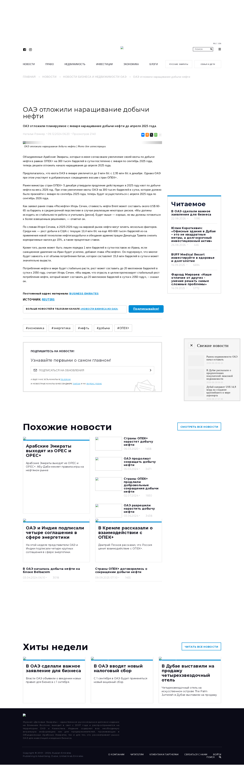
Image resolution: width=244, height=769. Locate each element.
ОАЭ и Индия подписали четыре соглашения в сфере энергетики (55, 532)
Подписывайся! (146, 309)
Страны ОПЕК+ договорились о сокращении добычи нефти (121, 570)
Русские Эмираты (178, 64)
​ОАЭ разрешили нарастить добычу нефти (139, 509)
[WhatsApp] (155, 135)
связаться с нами (195, 754)
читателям (137, 754)
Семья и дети (208, 64)
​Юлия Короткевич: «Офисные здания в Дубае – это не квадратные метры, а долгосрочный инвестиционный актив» (193, 234)
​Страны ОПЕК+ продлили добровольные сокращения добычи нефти (141, 485)
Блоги (154, 64)
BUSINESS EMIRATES (84, 293)
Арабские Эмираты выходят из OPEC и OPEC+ (48, 451)
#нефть (83, 328)
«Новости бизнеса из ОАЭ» (99, 308)
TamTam (76, 384)
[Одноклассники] (147, 135)
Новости (29, 64)
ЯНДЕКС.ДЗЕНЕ (94, 384)
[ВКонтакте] (142, 135)
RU (214, 43)
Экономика (131, 64)
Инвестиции (104, 64)
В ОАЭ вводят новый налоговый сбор (118, 668)
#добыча (103, 328)
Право (49, 64)
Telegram (65, 379)
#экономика (35, 328)
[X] (151, 135)
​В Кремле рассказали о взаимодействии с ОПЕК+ (125, 532)
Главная (29, 76)
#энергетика (60, 328)
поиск (210, 757)
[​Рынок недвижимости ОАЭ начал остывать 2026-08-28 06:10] (196, 365)
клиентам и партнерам (164, 754)
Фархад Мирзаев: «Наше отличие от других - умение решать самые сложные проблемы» (191, 279)
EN (219, 43)
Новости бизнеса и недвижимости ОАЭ (94, 76)
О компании (116, 754)
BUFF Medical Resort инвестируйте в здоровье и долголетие (193, 258)
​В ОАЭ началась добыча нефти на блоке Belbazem (51, 570)
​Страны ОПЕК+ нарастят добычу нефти (138, 441)
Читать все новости (201, 646)
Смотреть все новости (199, 426)
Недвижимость (75, 64)
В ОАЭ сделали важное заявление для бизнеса (191, 213)
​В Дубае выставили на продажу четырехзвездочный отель (188, 673)
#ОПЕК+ (123, 328)
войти (217, 754)
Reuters (48, 299)
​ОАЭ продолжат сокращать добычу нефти (140, 462)
